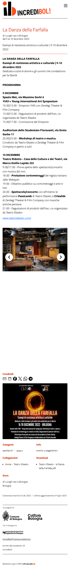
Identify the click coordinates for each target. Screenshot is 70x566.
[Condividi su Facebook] (15, 379)
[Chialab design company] (19, 561)
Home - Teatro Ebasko (16, 464)
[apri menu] (65, 5)
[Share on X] (20, 379)
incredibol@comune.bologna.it (17, 539)
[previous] (9, 257)
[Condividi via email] (5, 379)
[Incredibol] (35, 515)
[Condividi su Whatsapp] (25, 379)
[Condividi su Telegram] (31, 379)
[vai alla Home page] (27, 8)
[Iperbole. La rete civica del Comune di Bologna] (14, 516)
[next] (61, 257)
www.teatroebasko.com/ (17, 218)
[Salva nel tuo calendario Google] (10, 379)
